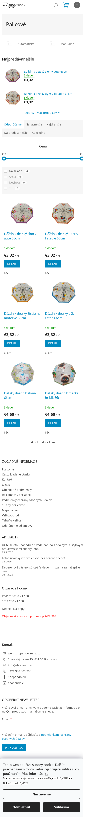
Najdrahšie (53, 124)
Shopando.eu (17, 677)
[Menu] (77, 5)
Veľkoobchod (10, 515)
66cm (7, 273)
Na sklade (18, 171)
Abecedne (38, 133)
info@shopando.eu (20, 665)
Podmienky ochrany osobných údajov (27, 500)
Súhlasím (61, 807)
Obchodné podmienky (17, 490)
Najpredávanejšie (16, 133)
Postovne (8, 469)
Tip (13, 188)
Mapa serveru (11, 510)
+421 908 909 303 (19, 671)
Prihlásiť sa (14, 747)
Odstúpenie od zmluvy (17, 526)
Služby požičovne (13, 505)
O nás (6, 485)
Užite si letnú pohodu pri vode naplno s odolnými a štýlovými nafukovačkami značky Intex (43, 547)
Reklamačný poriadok (16, 495)
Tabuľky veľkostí (12, 520)
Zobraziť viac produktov (41, 113)
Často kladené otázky (16, 474)
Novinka (17, 182)
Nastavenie (41, 794)
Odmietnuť (21, 807)
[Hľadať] (56, 5)
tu (46, 773)
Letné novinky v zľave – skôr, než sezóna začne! (33, 558)
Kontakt (7, 479)
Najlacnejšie (34, 124)
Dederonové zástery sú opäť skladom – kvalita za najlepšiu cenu (41, 569)
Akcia (15, 177)
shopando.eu (17, 683)
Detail (11, 264)
